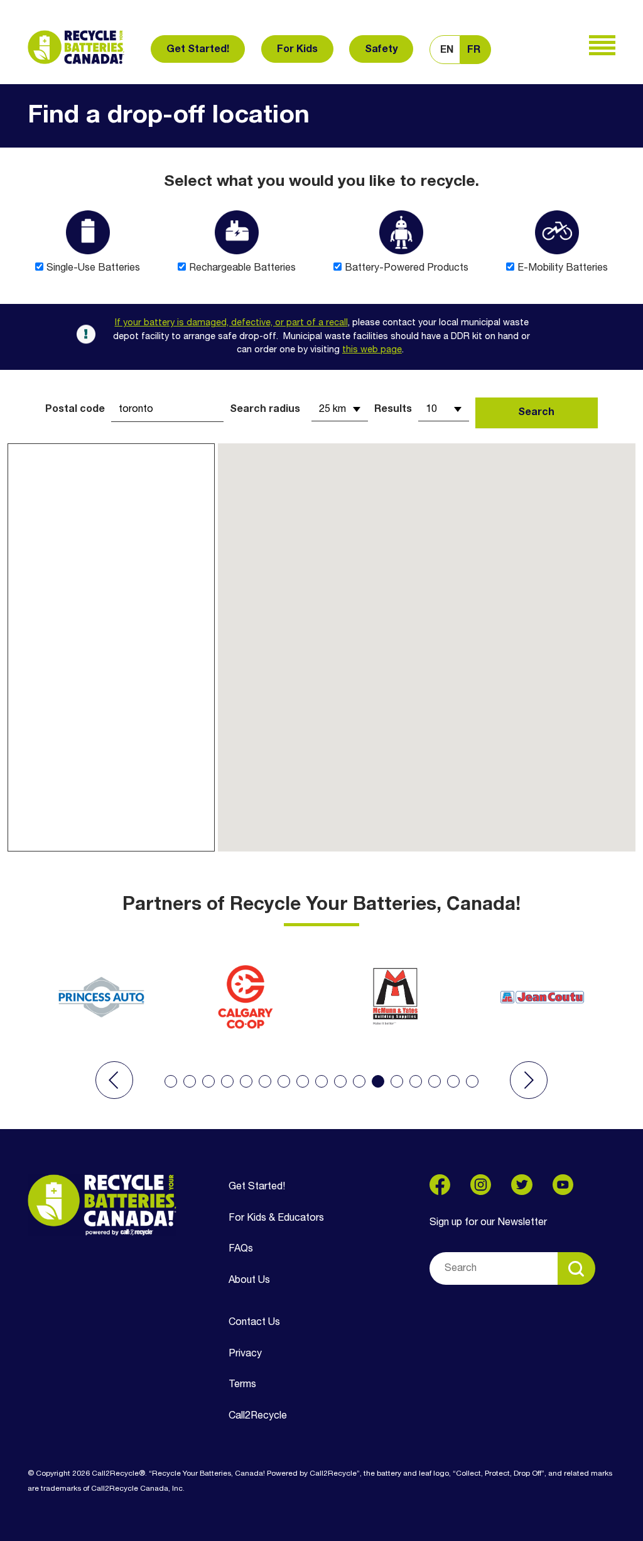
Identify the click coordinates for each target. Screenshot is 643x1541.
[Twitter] (521, 1184)
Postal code (75, 409)
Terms (242, 1384)
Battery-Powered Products (406, 268)
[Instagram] (480, 1184)
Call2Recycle (258, 1416)
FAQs (241, 1249)
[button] (114, 1080)
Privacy (245, 1353)
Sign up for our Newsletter (488, 1222)
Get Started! (197, 49)
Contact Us (254, 1322)
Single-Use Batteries (93, 268)
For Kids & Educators (276, 1218)
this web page (372, 350)
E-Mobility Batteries (562, 268)
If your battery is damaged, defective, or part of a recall (231, 323)
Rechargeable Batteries (242, 268)
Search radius (265, 409)
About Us (249, 1280)
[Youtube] (563, 1184)
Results (393, 409)
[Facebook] (440, 1184)
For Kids (297, 49)
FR (473, 50)
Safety (381, 49)
